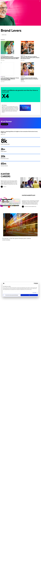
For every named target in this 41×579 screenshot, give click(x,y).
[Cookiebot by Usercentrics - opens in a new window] (34, 283)
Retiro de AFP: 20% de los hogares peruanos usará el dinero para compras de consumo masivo (30, 57)
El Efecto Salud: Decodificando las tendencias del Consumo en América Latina (29, 79)
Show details (34, 292)
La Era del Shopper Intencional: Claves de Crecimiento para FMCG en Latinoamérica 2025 (10, 79)
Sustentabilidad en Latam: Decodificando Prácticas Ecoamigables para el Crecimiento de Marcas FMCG (10, 57)
